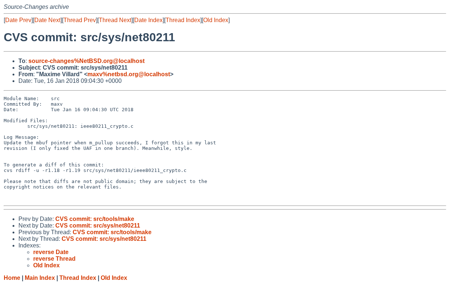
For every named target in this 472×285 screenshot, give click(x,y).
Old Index (215, 20)
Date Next (47, 20)
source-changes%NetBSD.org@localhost (86, 61)
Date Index (148, 20)
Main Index (40, 278)
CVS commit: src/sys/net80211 (97, 225)
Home (12, 278)
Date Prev (18, 20)
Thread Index (183, 20)
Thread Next (115, 20)
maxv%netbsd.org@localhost (128, 74)
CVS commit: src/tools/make (94, 219)
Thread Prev (79, 20)
